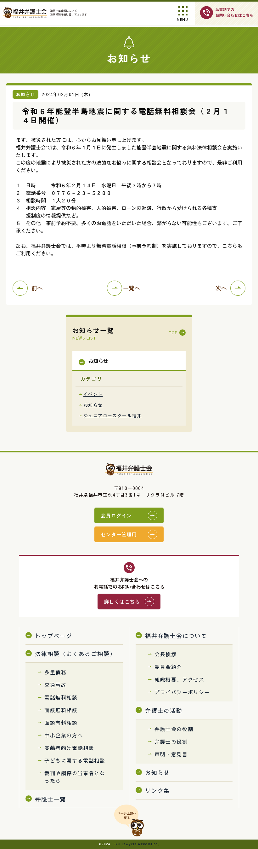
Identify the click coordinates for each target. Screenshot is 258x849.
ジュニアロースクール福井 (112, 415)
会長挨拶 (165, 654)
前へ (37, 288)
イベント (93, 394)
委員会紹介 (168, 666)
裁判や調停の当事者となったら (74, 777)
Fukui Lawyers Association (135, 844)
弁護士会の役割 (173, 728)
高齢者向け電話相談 (69, 747)
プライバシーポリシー (182, 692)
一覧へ (131, 288)
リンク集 (157, 790)
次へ (221, 288)
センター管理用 (119, 534)
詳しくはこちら (122, 601)
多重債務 (55, 672)
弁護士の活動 (163, 710)
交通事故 (55, 684)
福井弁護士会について (176, 636)
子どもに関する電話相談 (74, 760)
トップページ (53, 636)
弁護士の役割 (171, 741)
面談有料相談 (61, 722)
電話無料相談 (61, 697)
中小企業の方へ (63, 735)
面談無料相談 (61, 710)
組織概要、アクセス (179, 679)
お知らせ (93, 405)
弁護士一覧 (50, 799)
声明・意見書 (171, 754)
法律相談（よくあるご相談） (75, 654)
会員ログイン (116, 515)
